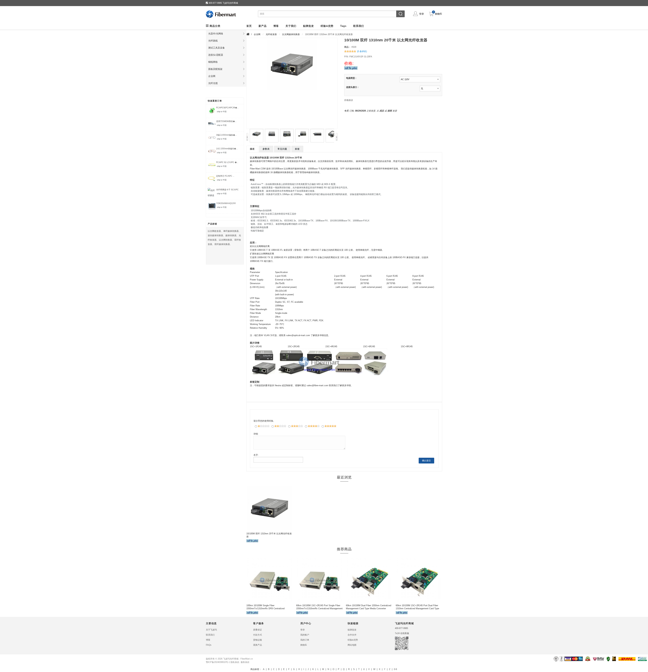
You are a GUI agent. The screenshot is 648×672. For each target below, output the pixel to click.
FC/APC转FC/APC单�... (227, 107)
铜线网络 (213, 62)
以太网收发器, (215, 231)
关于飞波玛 (211, 629)
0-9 (395, 669)
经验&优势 (353, 640)
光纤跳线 (213, 40)
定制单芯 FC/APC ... (225, 176)
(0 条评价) (362, 51)
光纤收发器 (271, 34)
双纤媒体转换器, (222, 244)
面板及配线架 (215, 69)
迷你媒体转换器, (216, 235)
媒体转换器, (231, 235)
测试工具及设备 (216, 47)
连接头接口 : (352, 87)
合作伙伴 (352, 635)
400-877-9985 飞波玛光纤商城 (223, 3)
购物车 (438, 13)
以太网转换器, (226, 240)
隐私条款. (235, 662)
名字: (256, 455)
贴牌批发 (352, 629)
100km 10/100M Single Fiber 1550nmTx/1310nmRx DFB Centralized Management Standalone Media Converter (266, 608)
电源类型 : (351, 78)
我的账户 (304, 635)
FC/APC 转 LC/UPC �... (227, 162)
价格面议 (348, 100)
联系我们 (210, 635)
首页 (249, 25)
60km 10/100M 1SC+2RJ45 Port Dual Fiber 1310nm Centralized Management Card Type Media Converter (417, 608)
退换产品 (257, 645)
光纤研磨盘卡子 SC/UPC (227, 189)
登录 (421, 13)
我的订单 (304, 640)
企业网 (211, 76)
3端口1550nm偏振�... (226, 135)
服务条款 (245, 662)
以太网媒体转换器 (291, 34)
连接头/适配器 (215, 54)
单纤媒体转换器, (231, 231)
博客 (208, 640)
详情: (256, 434)
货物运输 (257, 640)
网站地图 (352, 645)
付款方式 (257, 635)
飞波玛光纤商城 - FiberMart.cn (238, 658)
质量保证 (257, 629)
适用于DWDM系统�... (226, 121)
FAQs (208, 645)
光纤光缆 (213, 83)
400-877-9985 (401, 628)
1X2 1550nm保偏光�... (227, 148)
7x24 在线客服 (402, 633)
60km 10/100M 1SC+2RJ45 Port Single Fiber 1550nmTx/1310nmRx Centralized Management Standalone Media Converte (319, 608)
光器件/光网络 (215, 33)
